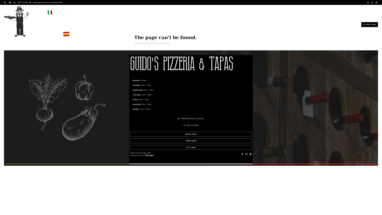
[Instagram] (246, 154)
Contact (353, 25)
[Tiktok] (250, 154)
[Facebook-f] (242, 154)
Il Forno (343, 25)
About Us (315, 25)
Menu (304, 25)
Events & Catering (329, 25)
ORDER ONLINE (291, 25)
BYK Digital (149, 155)
